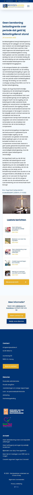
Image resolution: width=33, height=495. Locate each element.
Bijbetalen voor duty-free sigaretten (14, 451)
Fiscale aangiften (8, 385)
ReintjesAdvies (14, 473)
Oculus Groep (16, 475)
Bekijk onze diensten (16, 321)
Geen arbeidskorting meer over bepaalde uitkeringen (16, 441)
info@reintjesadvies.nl (10, 347)
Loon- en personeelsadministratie (14, 391)
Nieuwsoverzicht (12, 282)
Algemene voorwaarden (16, 479)
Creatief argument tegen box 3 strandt (16, 459)
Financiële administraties (11, 381)
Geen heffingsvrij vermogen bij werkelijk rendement (15, 446)
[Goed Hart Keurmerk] (16, 422)
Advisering (6, 395)
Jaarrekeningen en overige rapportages (16, 388)
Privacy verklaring (16, 484)
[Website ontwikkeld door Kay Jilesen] (16, 487)
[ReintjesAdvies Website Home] (13, 6)
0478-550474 (7, 351)
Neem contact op (16, 315)
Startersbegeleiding (9, 398)
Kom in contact (10, 366)
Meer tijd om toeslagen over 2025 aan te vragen (16, 455)
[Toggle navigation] (28, 6)
